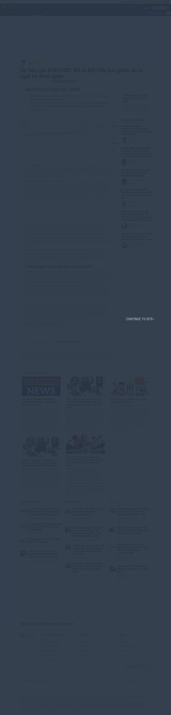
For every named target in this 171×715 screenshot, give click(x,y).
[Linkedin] (132, 2)
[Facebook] (140, 2)
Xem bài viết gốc (82, 81)
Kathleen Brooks (138, 244)
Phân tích (37, 13)
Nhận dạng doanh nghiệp (52, 655)
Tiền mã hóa (74, 13)
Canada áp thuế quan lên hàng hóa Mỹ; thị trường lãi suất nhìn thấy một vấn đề (43, 554)
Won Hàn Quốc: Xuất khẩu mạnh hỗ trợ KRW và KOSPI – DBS (133, 569)
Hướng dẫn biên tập (50, 646)
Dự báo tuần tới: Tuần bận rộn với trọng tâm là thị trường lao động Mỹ (135, 173)
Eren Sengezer (137, 202)
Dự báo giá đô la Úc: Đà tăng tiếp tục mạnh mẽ (44, 540)
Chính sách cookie (126, 650)
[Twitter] (137, 2)
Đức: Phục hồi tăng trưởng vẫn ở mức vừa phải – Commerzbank (87, 511)
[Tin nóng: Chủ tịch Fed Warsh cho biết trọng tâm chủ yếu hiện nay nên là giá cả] (41, 386)
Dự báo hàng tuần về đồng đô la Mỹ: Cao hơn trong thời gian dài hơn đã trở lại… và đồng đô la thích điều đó (136, 152)
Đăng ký (162, 8)
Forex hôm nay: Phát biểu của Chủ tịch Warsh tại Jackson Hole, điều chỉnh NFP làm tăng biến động (85, 461)
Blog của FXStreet (87, 655)
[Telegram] (128, 2)
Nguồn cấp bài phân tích (68, 342)
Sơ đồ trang (123, 641)
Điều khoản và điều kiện (127, 646)
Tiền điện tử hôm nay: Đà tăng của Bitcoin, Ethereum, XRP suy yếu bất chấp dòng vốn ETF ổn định (84, 403)
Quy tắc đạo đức (48, 650)
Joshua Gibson (37, 561)
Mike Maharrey (137, 224)
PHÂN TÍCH (24, 81)
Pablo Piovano (137, 161)
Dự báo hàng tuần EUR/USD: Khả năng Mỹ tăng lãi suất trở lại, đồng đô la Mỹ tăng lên (136, 130)
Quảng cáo (84, 646)
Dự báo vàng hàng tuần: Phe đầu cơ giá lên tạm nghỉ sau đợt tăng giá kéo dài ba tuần (136, 193)
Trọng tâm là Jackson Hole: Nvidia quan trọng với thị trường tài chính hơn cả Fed (136, 236)
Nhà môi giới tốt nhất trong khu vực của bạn (47, 624)
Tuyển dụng (85, 650)
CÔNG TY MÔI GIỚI (91, 13)
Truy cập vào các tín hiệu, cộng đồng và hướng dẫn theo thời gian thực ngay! (135, 108)
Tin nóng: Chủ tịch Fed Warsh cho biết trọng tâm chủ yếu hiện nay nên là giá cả (40, 402)
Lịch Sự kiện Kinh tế (55, 13)
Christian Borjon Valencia (130, 537)
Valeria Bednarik (35, 62)
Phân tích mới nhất (133, 120)
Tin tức (25, 13)
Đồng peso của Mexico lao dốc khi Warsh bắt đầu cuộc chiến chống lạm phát (133, 530)
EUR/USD (35, 165)
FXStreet (6, 5)
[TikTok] (144, 2)
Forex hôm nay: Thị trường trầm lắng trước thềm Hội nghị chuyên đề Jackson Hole (88, 567)
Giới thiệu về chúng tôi (52, 635)
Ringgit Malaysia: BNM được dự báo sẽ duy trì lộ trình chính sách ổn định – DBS (133, 511)
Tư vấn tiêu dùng (49, 659)
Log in (147, 8)
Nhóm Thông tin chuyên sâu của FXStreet (87, 519)
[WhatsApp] (124, 2)
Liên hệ (83, 641)
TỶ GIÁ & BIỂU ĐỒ (10, 13)
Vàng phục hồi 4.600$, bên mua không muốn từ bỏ (128, 401)
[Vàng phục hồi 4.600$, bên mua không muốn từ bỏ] (129, 386)
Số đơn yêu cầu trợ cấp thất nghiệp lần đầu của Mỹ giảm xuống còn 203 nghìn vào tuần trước (88, 549)
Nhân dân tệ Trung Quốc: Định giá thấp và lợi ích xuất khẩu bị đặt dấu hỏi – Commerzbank (132, 548)
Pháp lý (121, 635)
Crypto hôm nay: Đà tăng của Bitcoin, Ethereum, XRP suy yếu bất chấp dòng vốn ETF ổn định (39, 462)
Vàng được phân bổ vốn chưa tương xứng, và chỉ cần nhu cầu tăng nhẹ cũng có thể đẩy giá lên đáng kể (136, 215)
